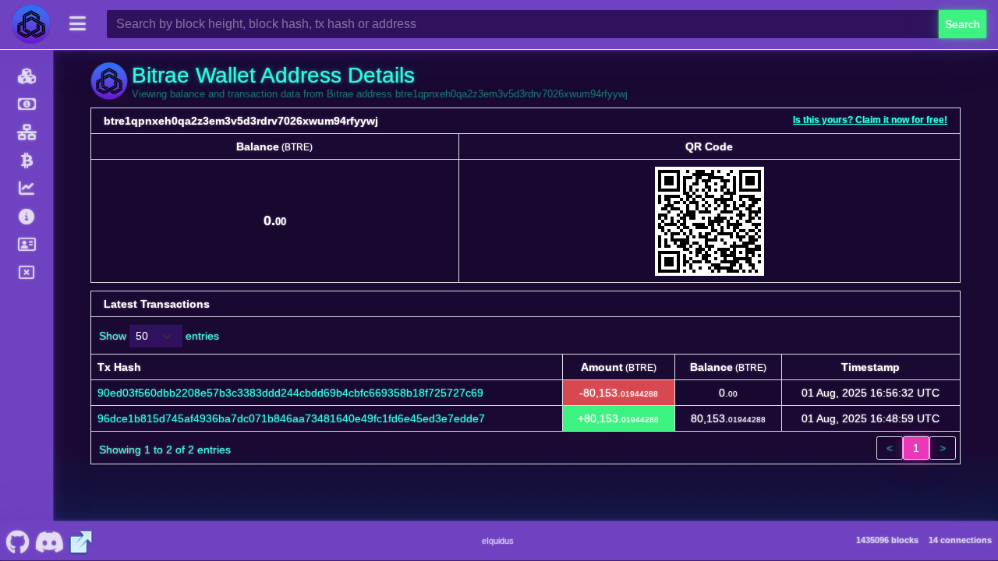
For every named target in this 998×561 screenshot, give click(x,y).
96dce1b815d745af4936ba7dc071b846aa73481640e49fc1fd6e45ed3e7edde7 (291, 418)
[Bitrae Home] (31, 24)
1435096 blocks (887, 540)
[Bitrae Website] (81, 541)
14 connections (960, 540)
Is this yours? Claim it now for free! (870, 120)
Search (962, 24)
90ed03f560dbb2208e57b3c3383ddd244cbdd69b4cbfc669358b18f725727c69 (290, 392)
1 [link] (916, 448)
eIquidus (498, 540)
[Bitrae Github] (17, 541)
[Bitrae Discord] (49, 541)
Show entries (159, 336)
